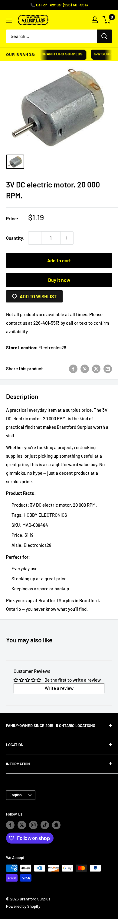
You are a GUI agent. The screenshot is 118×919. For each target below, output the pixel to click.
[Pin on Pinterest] (84, 368)
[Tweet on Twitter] (96, 368)
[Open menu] (9, 20)
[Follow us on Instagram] (33, 825)
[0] (107, 19)
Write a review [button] (59, 688)
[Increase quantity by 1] (67, 238)
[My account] (95, 19)
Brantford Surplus (59, 54)
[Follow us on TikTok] (45, 825)
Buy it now (59, 280)
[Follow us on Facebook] (10, 825)
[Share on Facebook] (73, 368)
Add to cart (59, 260)
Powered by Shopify (23, 906)
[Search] (104, 36)
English (15, 794)
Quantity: (15, 238)
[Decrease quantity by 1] (34, 238)
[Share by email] (107, 368)
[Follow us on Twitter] (22, 825)
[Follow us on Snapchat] (56, 825)
